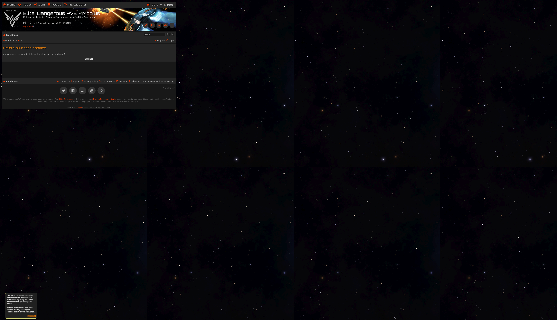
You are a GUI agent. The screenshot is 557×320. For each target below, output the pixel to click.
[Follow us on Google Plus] (172, 25)
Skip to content (28, 27)
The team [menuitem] (123, 81)
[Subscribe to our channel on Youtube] (165, 25)
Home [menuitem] (11, 4)
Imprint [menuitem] (76, 81)
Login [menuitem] (171, 40)
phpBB (79, 107)
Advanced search (172, 34)
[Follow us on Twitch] (159, 25)
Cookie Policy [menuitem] (108, 81)
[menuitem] (25, 4)
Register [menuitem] (161, 40)
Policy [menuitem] (56, 4)
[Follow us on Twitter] (145, 25)
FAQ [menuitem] (21, 40)
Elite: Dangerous (66, 99)
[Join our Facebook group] (152, 25)
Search (167, 34)
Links (168, 4)
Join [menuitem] (41, 4)
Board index (12, 35)
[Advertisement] (88, 68)
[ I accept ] (31, 316)
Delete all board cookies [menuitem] (143, 81)
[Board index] (12, 18)
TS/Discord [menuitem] (77, 4)
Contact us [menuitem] (65, 81)
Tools (154, 4)
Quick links (11, 40)
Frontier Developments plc (104, 99)
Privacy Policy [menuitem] (91, 81)
